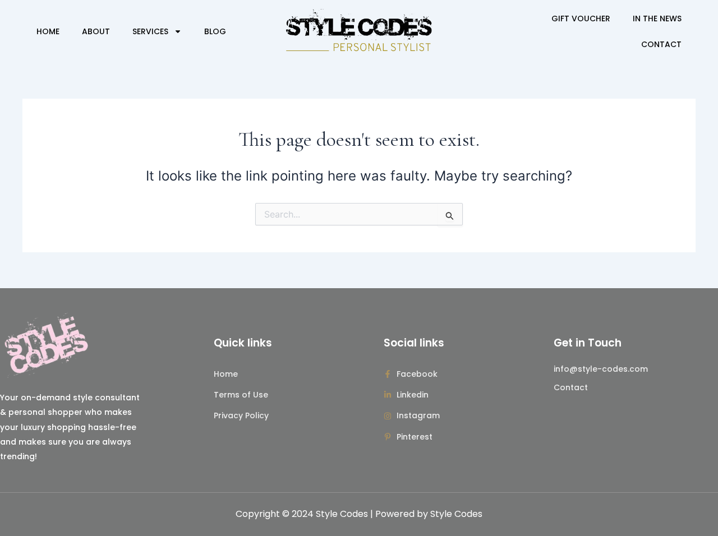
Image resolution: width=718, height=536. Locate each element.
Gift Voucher (580, 18)
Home (47, 31)
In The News (657, 18)
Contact (661, 44)
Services (150, 31)
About (96, 31)
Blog (215, 31)
